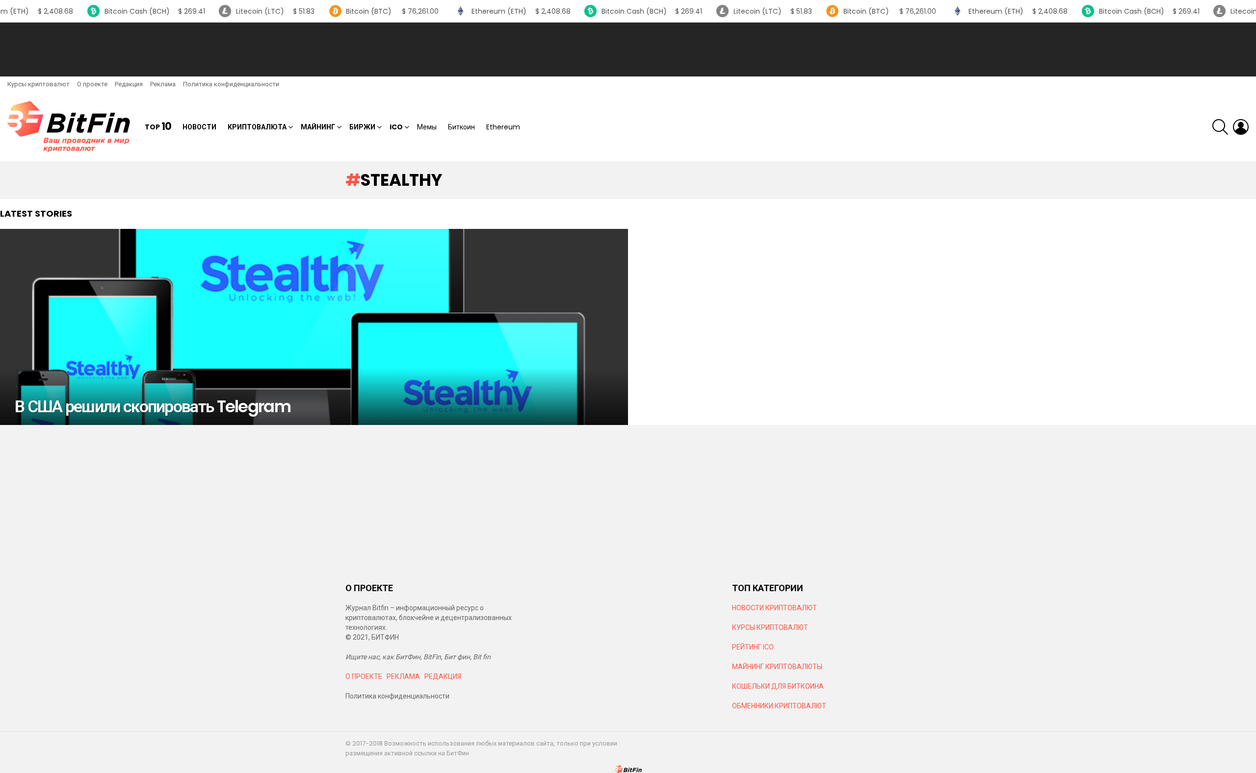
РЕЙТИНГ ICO (753, 647)
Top (158, 127)
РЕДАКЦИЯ (442, 676)
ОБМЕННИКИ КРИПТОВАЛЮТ (779, 706)
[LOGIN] (1241, 127)
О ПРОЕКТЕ (363, 676)
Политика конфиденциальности (231, 84)
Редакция (129, 84)
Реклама (163, 84)
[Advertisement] (628, 49)
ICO (396, 127)
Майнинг (318, 127)
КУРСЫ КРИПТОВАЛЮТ (770, 627)
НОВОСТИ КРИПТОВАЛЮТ (774, 608)
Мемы (427, 127)
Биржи (362, 127)
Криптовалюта (257, 127)
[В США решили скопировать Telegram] (314, 327)
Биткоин (461, 127)
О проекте (92, 84)
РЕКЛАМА (403, 676)
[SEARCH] (1220, 127)
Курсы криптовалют (38, 84)
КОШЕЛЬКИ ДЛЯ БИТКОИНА (778, 686)
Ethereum (503, 127)
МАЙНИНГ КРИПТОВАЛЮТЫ (777, 667)
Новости (199, 127)
